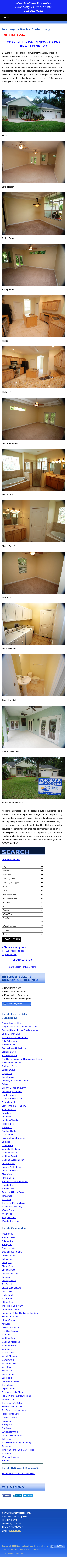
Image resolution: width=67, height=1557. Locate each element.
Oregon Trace (8, 1163)
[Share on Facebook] (6, 1496)
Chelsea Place (8, 1270)
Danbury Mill (8, 1291)
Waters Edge (8, 1210)
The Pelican (7, 1385)
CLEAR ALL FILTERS (23, 960)
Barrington (7, 1244)
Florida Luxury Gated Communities (15, 1015)
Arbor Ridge (7, 1234)
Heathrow (6, 1117)
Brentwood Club (9, 1055)
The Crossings (8, 1284)
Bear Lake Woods (10, 1248)
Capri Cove (7, 1073)
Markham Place (9, 1345)
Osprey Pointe (8, 1388)
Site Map (14, 1549)
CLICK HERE (14, 1531)
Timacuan (6, 1446)
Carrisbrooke (8, 1077)
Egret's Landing (9, 1095)
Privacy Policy (25, 1549)
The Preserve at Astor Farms (15, 1037)
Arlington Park (8, 1237)
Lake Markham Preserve (13, 1138)
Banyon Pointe (8, 1045)
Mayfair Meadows (10, 1356)
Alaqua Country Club (11, 1023)
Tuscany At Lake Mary (12, 1207)
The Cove (6, 1199)
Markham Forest (9, 1156)
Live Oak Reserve (10, 1331)
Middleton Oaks (9, 1363)
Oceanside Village (10, 1381)
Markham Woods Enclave (14, 1160)
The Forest (7, 1298)
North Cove (7, 1370)
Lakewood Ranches (11, 1327)
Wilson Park (7, 1214)
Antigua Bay (7, 1241)
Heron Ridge (8, 1124)
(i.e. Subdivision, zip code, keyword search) (14, 951)
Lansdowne (7, 1145)
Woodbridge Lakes (10, 1221)
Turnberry (6, 1453)
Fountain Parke (9, 1109)
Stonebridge (7, 1185)
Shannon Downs (9, 1417)
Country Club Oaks (10, 1273)
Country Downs (9, 1280)
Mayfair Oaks (8, 1360)
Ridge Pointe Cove (10, 1414)
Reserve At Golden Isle (12, 1406)
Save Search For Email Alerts (22, 967)
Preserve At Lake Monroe (13, 1392)
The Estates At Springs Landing (16, 1442)
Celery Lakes (8, 1259)
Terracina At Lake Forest (13, 1192)
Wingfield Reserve (10, 1457)
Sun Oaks (6, 1428)
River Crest (7, 1174)
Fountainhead (8, 1102)
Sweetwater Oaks (10, 1432)
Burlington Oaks (9, 1066)
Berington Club (9, 1052)
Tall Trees (6, 1439)
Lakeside (6, 1142)
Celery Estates (8, 1255)
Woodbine (6, 1460)
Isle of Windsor (8, 1320)
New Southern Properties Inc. (28, 1546)
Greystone (6, 1113)
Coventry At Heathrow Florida (15, 1081)
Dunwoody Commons (12, 1091)
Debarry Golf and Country (14, 1088)
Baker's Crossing (10, 1041)
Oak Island (7, 1378)
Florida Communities (14, 1228)
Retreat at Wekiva (10, 1171)
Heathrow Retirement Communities (18, 1473)
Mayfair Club (8, 1352)
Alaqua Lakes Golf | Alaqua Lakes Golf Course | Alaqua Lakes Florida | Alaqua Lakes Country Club (20, 1030)
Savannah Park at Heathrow (15, 1181)
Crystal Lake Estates (11, 1288)
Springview (7, 1424)
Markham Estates (10, 1153)
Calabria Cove (8, 1070)
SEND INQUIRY (14, 1004)
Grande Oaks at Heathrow (14, 1106)
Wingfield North (9, 1217)
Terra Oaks (7, 1196)
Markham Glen (8, 1338)
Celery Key (7, 1262)
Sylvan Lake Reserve (12, 1435)
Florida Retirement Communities (21, 1468)
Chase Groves (8, 1266)
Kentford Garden (9, 1131)
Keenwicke (7, 1127)
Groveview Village (10, 1309)
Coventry (6, 1277)
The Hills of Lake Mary (12, 1306)
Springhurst (7, 1421)
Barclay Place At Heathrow (14, 1048)
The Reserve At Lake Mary (14, 1410)
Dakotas (5, 1084)
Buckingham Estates (11, 1063)
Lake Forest (7, 1135)
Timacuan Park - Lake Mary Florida (18, 1450)
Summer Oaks (8, 1189)
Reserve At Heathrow (11, 1167)
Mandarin (6, 1334)
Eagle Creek (7, 1295)
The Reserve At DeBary (13, 1403)
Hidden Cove (8, 1302)
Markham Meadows (11, 1342)
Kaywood (6, 1324)
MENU (6, 17)
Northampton (8, 1374)
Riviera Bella (8, 1178)
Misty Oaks (7, 1367)
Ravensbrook (8, 1399)
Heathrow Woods (10, 1120)
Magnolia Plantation (11, 1149)
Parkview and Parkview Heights (16, 1396)
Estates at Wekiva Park (12, 1099)
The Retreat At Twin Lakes (14, 1203)
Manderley (7, 1349)
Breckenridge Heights (12, 1252)
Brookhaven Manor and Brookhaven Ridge (22, 1059)
